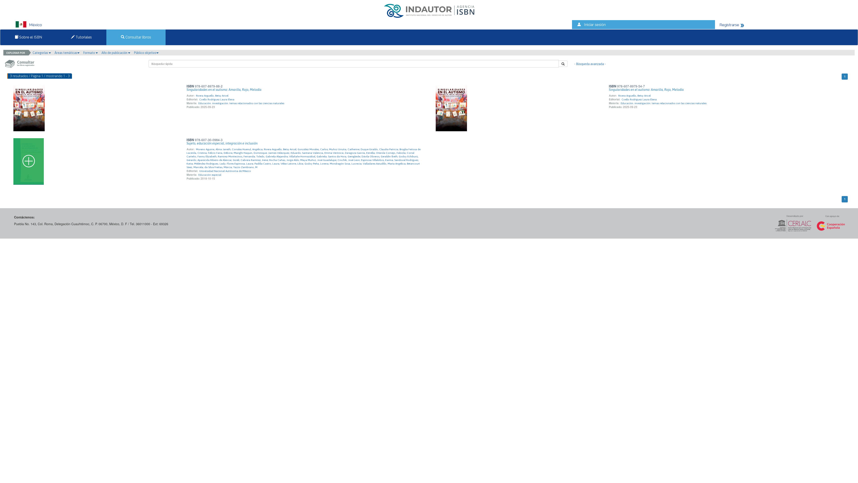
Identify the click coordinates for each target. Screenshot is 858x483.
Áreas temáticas (66, 53)
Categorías (41, 53)
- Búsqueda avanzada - (590, 64)
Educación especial (209, 174)
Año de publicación (114, 53)
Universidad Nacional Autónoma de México (225, 171)
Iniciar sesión (595, 24)
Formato (89, 53)
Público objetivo (145, 53)
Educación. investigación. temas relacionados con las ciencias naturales (241, 103)
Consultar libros (137, 37)
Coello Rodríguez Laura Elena (216, 99)
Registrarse (729, 25)
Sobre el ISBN (30, 37)
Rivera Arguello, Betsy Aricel (212, 95)
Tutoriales (83, 37)
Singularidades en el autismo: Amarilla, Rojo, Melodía (224, 89)
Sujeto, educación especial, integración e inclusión (222, 143)
